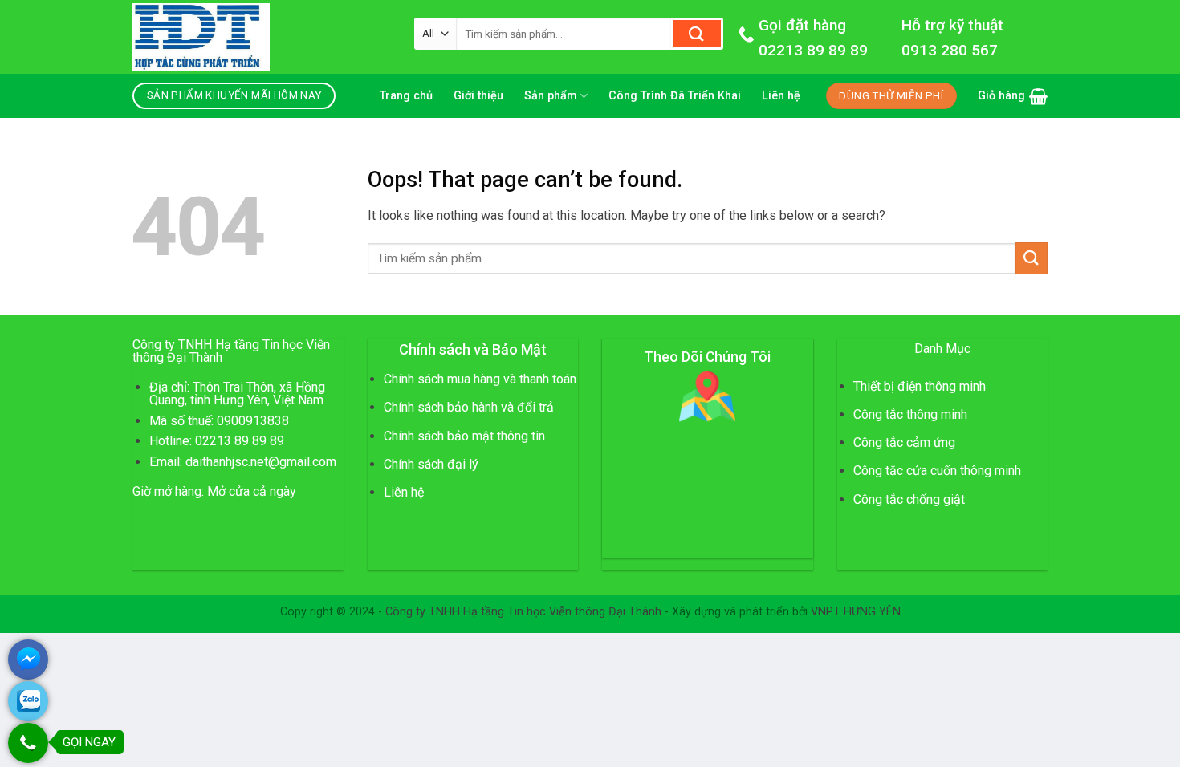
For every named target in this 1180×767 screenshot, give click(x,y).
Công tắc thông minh (910, 414)
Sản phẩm (550, 96)
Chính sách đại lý (431, 464)
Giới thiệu (478, 96)
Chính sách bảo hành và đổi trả (469, 407)
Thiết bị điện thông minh (919, 386)
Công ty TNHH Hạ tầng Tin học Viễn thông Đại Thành (523, 612)
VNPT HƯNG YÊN (856, 612)
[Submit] (697, 34)
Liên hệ (781, 96)
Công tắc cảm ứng (904, 442)
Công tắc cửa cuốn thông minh (937, 470)
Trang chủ (406, 96)
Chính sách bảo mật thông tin (464, 436)
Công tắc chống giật (909, 499)
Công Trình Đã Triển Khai (674, 96)
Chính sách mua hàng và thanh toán (480, 379)
